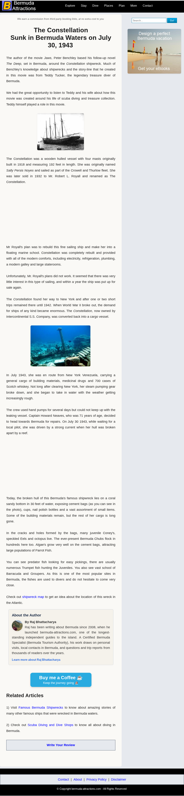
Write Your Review (61, 745)
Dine (95, 5)
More (133, 5)
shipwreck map (33, 597)
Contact (148, 5)
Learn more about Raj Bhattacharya (36, 659)
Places (108, 5)
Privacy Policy (96, 779)
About (77, 779)
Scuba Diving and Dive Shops (50, 725)
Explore (70, 5)
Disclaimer (118, 779)
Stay (84, 5)
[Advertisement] (60, 213)
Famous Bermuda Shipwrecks (41, 707)
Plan (122, 5)
